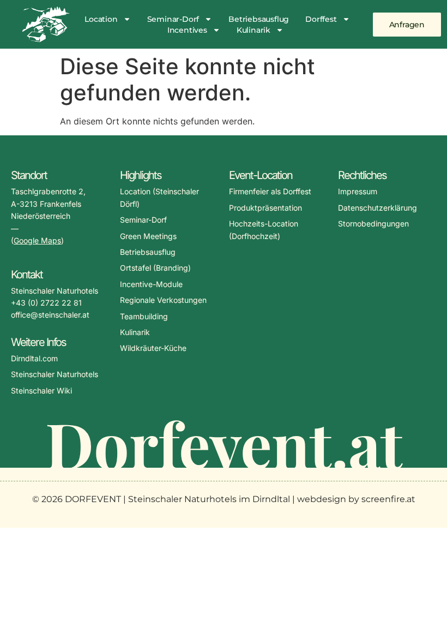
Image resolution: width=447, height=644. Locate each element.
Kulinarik (253, 30)
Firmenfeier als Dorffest (270, 191)
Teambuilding (144, 316)
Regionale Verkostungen (163, 300)
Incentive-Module (151, 284)
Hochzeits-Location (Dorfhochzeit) (263, 229)
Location (100, 19)
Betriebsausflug (258, 19)
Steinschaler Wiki (41, 390)
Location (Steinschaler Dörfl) (159, 197)
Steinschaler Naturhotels (54, 374)
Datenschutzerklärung (377, 207)
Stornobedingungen (373, 223)
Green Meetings (148, 236)
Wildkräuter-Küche (153, 348)
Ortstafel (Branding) (155, 267)
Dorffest (320, 19)
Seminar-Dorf (173, 19)
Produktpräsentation (265, 207)
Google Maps (37, 240)
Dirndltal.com (34, 358)
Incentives (187, 30)
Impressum (357, 191)
